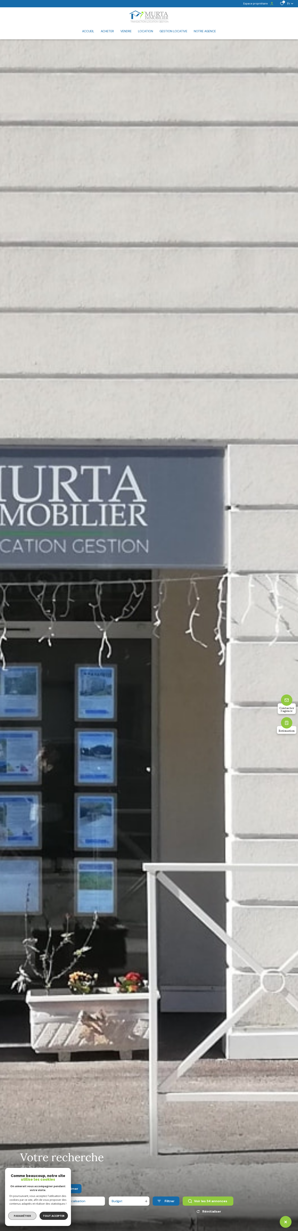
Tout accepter (53, 1216)
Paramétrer (22, 1216)
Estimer (71, 1189)
